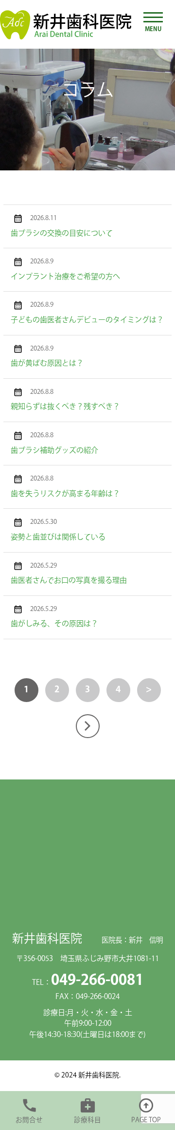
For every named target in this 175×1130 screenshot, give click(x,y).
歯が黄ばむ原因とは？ (47, 363)
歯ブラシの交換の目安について (62, 233)
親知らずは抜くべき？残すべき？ (65, 407)
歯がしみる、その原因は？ (54, 624)
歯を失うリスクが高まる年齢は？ (65, 494)
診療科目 (87, 1120)
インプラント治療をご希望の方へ (65, 277)
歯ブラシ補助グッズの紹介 (54, 450)
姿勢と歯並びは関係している (58, 537)
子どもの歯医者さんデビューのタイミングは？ (87, 320)
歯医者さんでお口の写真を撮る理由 (69, 580)
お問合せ (29, 1120)
